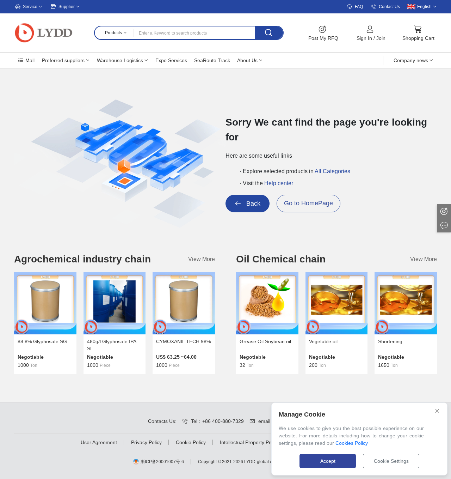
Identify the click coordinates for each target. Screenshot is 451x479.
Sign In (364, 38)
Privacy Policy (146, 442)
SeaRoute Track (212, 60)
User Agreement (99, 442)
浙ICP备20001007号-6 (162, 461)
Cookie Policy (191, 442)
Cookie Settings (391, 461)
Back (252, 203)
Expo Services (171, 60)
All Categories (332, 171)
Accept (327, 461)
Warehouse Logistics (120, 60)
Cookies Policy (351, 443)
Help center (278, 183)
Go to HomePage (308, 203)
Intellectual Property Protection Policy (261, 442)
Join (380, 38)
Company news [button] (411, 60)
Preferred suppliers (63, 60)
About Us (247, 60)
